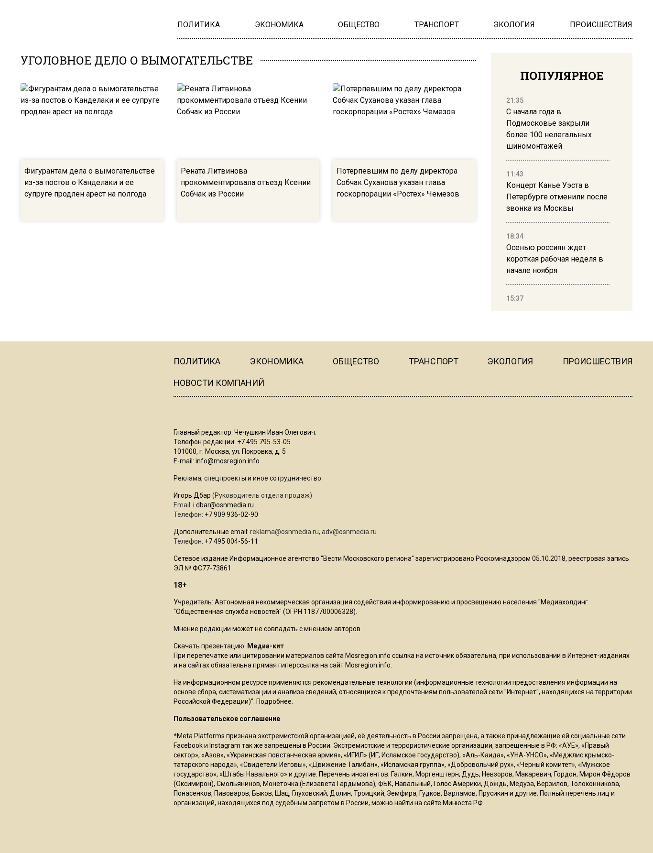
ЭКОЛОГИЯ (510, 361)
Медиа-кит (265, 646)
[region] (557, 200)
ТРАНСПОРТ (433, 361)
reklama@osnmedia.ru (284, 532)
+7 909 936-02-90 (231, 514)
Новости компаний (219, 383)
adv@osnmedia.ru (349, 532)
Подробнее (274, 701)
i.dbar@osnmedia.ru (223, 505)
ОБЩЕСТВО (356, 361)
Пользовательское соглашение (227, 718)
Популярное (562, 75)
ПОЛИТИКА (197, 361)
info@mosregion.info (228, 461)
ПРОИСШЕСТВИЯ (597, 361)
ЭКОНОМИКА (277, 361)
